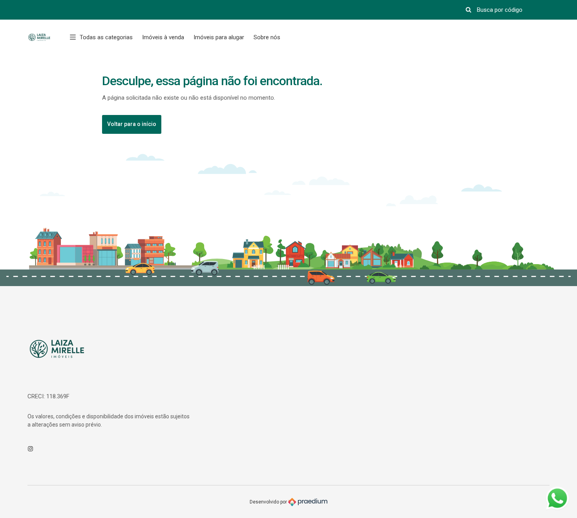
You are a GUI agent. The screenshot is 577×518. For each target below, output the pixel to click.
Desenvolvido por (269, 502)
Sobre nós (267, 37)
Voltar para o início (131, 124)
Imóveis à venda (163, 37)
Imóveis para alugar (219, 37)
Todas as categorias (106, 37)
